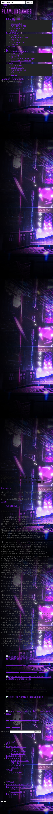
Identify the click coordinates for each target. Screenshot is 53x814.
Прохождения (18, 70)
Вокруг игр (17, 68)
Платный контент (17, 51)
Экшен (15, 44)
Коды (14, 74)
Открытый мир (20, 37)
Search (29, 2)
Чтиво (10, 63)
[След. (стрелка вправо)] (5, 801)
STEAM (15, 56)
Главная (5, 79)
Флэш (14, 30)
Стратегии (18, 28)
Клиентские (13, 33)
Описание (11, 506)
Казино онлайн (14, 756)
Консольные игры (21, 61)
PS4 (13, 789)
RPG (13, 21)
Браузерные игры (16, 747)
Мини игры (17, 54)
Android (10, 47)
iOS (8, 49)
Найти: (5, 732)
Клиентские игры (16, 758)
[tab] (29, 506)
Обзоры (15, 72)
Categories (7, 5)
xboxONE (16, 792)
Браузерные (13, 19)
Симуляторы (18, 35)
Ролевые (16, 40)
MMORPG (16, 23)
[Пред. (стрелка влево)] (2, 801)
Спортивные (18, 26)
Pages (4, 7)
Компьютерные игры (23, 58)
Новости (16, 65)
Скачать (6, 488)
